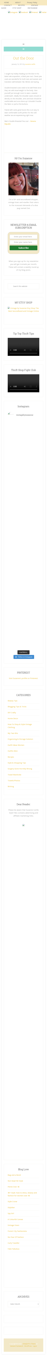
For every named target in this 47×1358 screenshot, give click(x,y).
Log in (35, 1346)
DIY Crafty (12, 713)
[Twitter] (43, 12)
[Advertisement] (26, 863)
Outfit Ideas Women (16, 745)
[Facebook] (23, 12)
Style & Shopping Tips (17, 763)
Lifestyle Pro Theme (29, 1344)
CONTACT (8, 5)
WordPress (28, 1346)
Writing (11, 786)
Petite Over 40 (13, 1187)
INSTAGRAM (32, 8)
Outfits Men (13, 751)
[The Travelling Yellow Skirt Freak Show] (23, 825)
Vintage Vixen (13, 1225)
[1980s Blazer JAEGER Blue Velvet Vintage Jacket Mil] (23, 503)
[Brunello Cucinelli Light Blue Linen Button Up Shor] (23, 539)
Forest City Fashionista (17, 1231)
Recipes (11, 757)
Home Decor (13, 718)
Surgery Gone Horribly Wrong (20, 769)
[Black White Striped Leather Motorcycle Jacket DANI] (23, 522)
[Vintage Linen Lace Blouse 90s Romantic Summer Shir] (23, 615)
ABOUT (18, 2)
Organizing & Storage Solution (20, 739)
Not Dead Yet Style (15, 1181)
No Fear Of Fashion (16, 1237)
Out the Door (23, 58)
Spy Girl (11, 1213)
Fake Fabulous (13, 1249)
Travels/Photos (14, 781)
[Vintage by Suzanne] (23, 311)
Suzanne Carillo (23, 25)
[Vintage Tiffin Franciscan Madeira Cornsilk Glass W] (23, 557)
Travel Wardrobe (14, 775)
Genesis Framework (16, 1346)
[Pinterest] (33, 12)
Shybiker (11, 1207)
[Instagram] (13, 12)
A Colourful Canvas (15, 1219)
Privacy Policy (32, 2)
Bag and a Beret (14, 1175)
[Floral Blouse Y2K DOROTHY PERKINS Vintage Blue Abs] (23, 465)
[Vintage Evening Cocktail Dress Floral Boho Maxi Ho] (23, 638)
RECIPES (21, 5)
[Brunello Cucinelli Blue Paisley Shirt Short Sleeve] (23, 596)
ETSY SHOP (17, 8)
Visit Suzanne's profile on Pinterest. (23, 678)
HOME (6, 2)
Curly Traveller (13, 1243)
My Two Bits (13, 733)
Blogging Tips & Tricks (17, 707)
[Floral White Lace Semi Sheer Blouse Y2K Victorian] (23, 447)
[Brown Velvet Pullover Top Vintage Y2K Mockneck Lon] (23, 429)
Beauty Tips (12, 701)
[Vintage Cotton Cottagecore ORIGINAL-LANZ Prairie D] (23, 578)
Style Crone (12, 1201)
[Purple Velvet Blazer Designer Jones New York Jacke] (23, 484)
